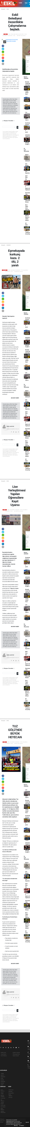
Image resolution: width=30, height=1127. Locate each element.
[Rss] (14, 1047)
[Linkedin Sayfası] (12, 1047)
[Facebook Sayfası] (1, 1047)
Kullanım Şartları (16, 1052)
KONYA (2, 1080)
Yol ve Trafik (2, 1093)
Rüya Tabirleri (10, 1095)
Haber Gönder (16, 1055)
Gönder (17, 127)
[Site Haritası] (17, 1047)
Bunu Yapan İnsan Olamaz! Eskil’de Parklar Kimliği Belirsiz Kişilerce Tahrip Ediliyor (27, 212)
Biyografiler (11, 1093)
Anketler (10, 1091)
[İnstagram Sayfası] (6, 1047)
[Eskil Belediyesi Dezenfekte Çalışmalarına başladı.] (11, 40)
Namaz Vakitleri (2, 1096)
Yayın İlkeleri (3, 1054)
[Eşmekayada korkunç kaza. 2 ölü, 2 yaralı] (11, 281)
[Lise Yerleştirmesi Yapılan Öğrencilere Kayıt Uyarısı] (11, 519)
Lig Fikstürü (2, 1100)
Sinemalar (3, 1105)
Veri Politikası (4, 1055)
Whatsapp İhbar (16, 1054)
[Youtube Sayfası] (9, 1047)
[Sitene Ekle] (19, 1047)
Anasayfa (3, 9)
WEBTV (2, 1075)
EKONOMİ (3, 1081)
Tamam (22, 1125)
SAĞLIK (2, 1083)
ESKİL (8, 9)
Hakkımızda (3, 1052)
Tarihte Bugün (2, 1103)
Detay (16, 1125)
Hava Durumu (2, 1090)
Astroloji (10, 1097)
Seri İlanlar (3, 1106)
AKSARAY (9, 245)
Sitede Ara (11, 1089)
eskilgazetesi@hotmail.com (13, 428)
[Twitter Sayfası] (4, 1047)
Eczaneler (3, 1098)
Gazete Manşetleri (3, 1112)
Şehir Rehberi (2, 1109)
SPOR (2, 1084)
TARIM (20, 3)
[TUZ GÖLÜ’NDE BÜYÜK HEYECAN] (11, 759)
